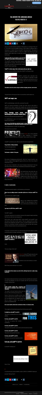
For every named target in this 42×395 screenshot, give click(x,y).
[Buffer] (21, 43)
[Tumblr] (24, 43)
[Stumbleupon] (19, 43)
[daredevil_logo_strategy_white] (9, 6)
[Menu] (29, 6)
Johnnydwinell (27, 384)
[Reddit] (17, 43)
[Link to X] (33, 6)
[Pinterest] (10, 43)
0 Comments (21, 384)
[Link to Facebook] (34, 6)
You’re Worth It (21, 19)
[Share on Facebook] (6, 43)
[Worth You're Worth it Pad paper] (21, 32)
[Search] (27, 6)
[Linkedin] (15, 43)
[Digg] (12, 43)
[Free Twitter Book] (8, 43)
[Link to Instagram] (36, 6)
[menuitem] (27, 6)
